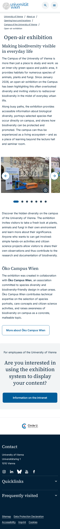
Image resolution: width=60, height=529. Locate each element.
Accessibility (9, 522)
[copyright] (45, 190)
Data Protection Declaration (29, 516)
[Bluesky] (19, 472)
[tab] (16, 202)
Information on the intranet (30, 397)
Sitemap (6, 516)
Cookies (33, 522)
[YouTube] (26, 472)
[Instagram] (4, 472)
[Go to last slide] (6, 176)
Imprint (22, 522)
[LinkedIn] (11, 472)
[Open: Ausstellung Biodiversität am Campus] (25, 175)
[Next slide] (54, 176)
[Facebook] (34, 472)
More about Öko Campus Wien (25, 330)
